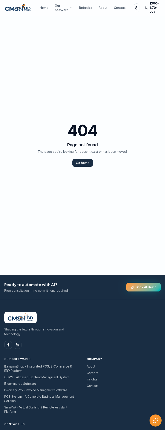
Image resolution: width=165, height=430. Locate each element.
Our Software (61, 8)
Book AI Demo (146, 287)
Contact (120, 7)
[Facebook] (8, 345)
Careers (92, 373)
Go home (82, 163)
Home (44, 7)
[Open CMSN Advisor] (156, 420)
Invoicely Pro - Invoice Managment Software (35, 390)
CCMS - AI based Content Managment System (36, 377)
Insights (92, 379)
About (103, 7)
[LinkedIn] (17, 345)
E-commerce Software (20, 383)
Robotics (85, 7)
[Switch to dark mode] (136, 7)
